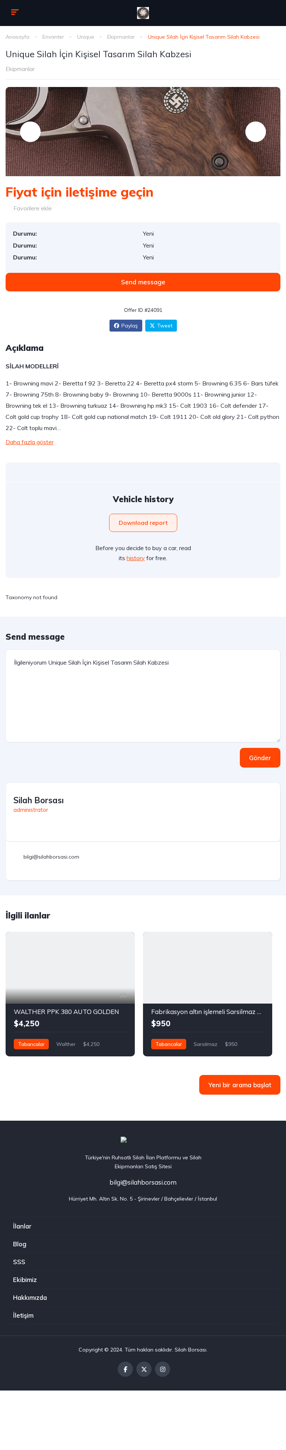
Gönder (260, 758)
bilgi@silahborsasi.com (143, 1182)
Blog (19, 1244)
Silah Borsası (38, 800)
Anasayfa (17, 36)
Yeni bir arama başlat (240, 1085)
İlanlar (22, 1226)
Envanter (53, 36)
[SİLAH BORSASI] (143, 13)
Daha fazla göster (30, 442)
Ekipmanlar (121, 36)
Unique (85, 36)
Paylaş (129, 325)
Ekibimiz (25, 1279)
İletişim (23, 1315)
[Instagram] (162, 1369)
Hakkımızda (30, 1297)
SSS (19, 1262)
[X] (144, 1369)
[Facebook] (125, 1369)
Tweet (164, 325)
